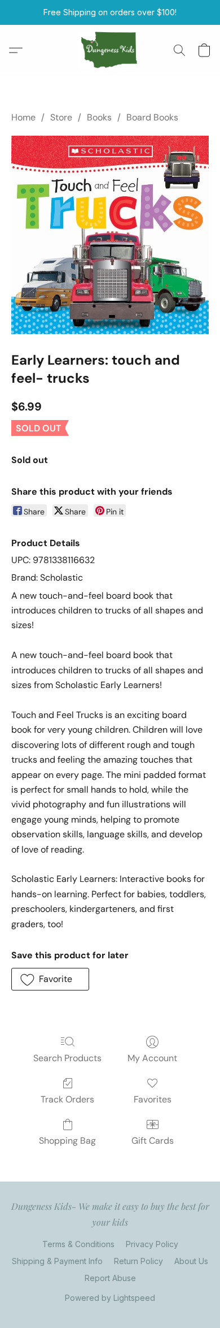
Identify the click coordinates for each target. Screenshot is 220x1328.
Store (61, 117)
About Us (191, 1261)
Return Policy (138, 1261)
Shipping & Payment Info (57, 1261)
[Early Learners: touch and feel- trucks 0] (110, 235)
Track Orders (67, 1099)
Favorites (152, 1099)
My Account (152, 1058)
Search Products (67, 1058)
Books (99, 117)
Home (23, 117)
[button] (110, 50)
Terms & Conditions (78, 1244)
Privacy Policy (152, 1244)
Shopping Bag (67, 1141)
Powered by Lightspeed (110, 1298)
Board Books (152, 117)
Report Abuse (110, 1278)
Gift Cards (152, 1141)
